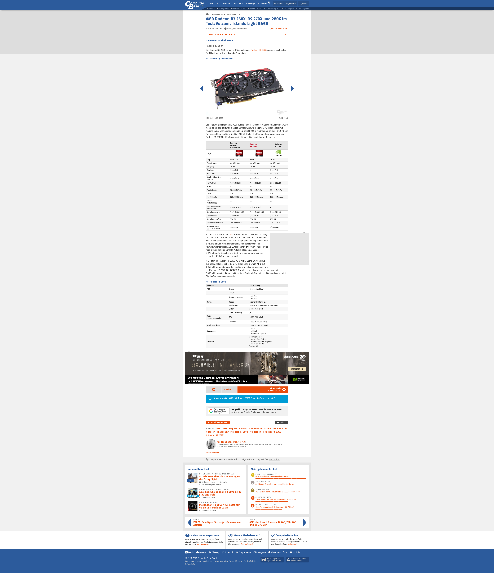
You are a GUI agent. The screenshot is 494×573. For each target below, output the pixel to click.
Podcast (212, 9)
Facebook (228, 552)
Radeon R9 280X (215, 435)
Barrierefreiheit (249, 561)
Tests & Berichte (217, 14)
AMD (219, 428)
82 (208, 482)
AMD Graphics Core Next (236, 428)
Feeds (191, 552)
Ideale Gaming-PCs (272, 9)
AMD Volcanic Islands (261, 428)
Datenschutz (190, 564)
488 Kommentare (218, 422)
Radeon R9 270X (274, 389)
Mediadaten (207, 561)
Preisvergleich (252, 3)
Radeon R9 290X (259, 50)
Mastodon (276, 552)
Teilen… (283, 422)
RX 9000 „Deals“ (255, 9)
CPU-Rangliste (303, 9)
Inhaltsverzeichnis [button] (222, 34)
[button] (303, 3)
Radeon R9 (256, 432)
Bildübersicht (213, 453)
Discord (202, 552)
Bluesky (215, 552)
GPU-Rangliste (288, 9)
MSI (231, 234)
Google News (245, 552)
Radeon (211, 432)
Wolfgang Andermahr (228, 442)
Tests (217, 3)
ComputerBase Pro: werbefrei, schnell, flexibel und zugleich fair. (244, 459)
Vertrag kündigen (235, 561)
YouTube (297, 552)
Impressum (189, 561)
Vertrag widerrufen (221, 561)
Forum (264, 3)
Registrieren (291, 3)
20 (208, 497)
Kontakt (198, 561)
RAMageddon (224, 9)
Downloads (238, 3)
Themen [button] (226, 3)
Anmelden (278, 3)
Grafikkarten (233, 14)
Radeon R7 (223, 432)
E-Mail (242, 442)
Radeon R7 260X (240, 432)
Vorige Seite (212, 389)
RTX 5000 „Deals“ (238, 9)
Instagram (261, 552)
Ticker (210, 3)
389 (208, 510)
